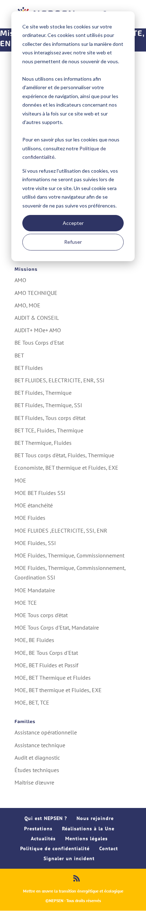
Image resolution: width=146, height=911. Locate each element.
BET (19, 355)
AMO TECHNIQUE (36, 292)
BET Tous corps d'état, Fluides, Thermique (64, 455)
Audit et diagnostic (37, 757)
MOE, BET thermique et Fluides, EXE (58, 690)
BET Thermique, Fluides (43, 442)
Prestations (38, 828)
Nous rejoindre (95, 818)
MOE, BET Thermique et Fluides (53, 677)
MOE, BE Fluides (34, 639)
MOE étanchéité (34, 505)
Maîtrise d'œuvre (34, 782)
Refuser (73, 242)
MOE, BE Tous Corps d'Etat (46, 652)
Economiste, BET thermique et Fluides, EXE (66, 467)
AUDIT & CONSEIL (37, 317)
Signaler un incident (69, 858)
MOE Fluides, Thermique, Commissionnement (69, 555)
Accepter (73, 223)
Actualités (43, 838)
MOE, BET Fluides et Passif (46, 665)
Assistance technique (40, 745)
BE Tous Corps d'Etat (39, 342)
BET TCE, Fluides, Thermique (49, 430)
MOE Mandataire (35, 590)
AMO (20, 280)
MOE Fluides (30, 517)
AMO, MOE (27, 305)
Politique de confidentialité (55, 848)
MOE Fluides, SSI (35, 542)
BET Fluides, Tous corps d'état (50, 417)
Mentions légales (86, 838)
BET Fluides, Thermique (43, 392)
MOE (20, 480)
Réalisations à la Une (88, 828)
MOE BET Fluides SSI (40, 492)
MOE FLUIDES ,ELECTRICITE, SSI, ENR (61, 530)
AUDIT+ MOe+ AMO (38, 330)
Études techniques (37, 769)
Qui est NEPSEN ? (45, 818)
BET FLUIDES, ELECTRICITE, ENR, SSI (60, 380)
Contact (108, 848)
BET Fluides (29, 367)
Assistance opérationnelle (46, 732)
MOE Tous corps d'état (41, 615)
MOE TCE (26, 602)
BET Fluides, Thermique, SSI (48, 405)
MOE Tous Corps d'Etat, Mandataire (57, 627)
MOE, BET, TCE (32, 702)
